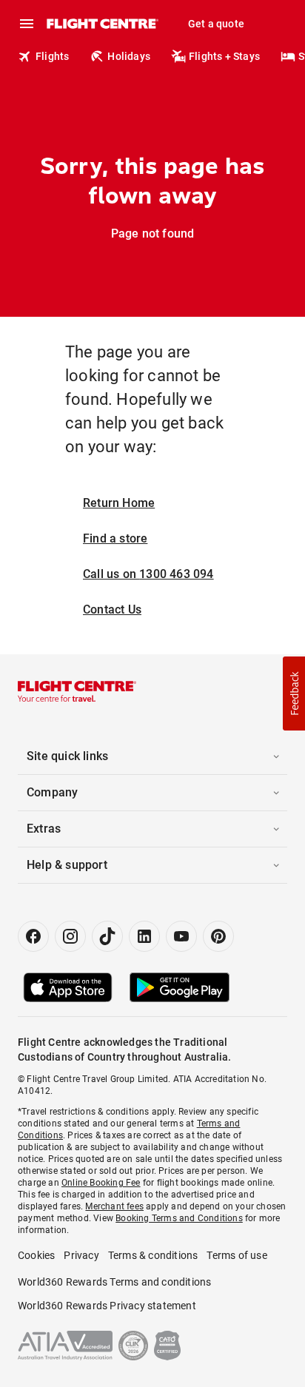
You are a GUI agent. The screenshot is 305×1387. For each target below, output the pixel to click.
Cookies (36, 1255)
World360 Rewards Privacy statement (107, 1306)
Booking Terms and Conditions (179, 1218)
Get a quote (216, 24)
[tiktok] (107, 936)
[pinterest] (218, 936)
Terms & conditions (153, 1255)
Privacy (81, 1255)
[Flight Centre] (101, 24)
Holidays (128, 56)
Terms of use (237, 1255)
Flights (52, 56)
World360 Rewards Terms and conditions (114, 1282)
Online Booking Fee (101, 1183)
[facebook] (33, 936)
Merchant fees (114, 1206)
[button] (294, 693)
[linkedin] (144, 936)
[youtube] (181, 936)
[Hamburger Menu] (26, 23)
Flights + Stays (224, 56)
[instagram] (70, 936)
